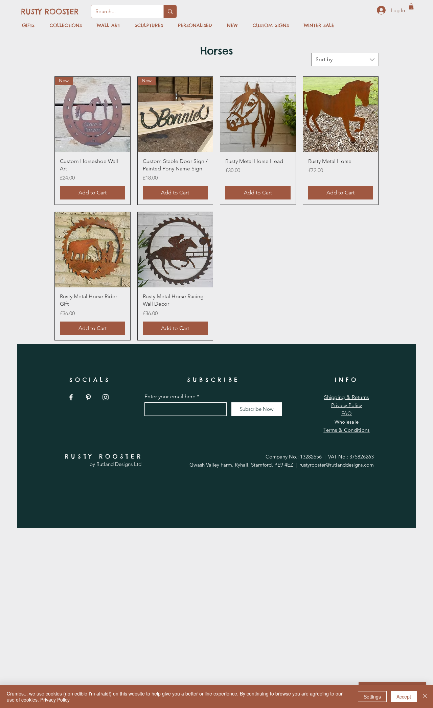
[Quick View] (258, 114)
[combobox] (345, 59)
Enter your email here (170, 396)
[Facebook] (71, 397)
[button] (411, 6)
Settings (372, 696)
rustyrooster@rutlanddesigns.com (336, 465)
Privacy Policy (346, 405)
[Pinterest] (88, 397)
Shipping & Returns (346, 397)
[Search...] (170, 11)
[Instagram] (105, 397)
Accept (403, 696)
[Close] (425, 696)
